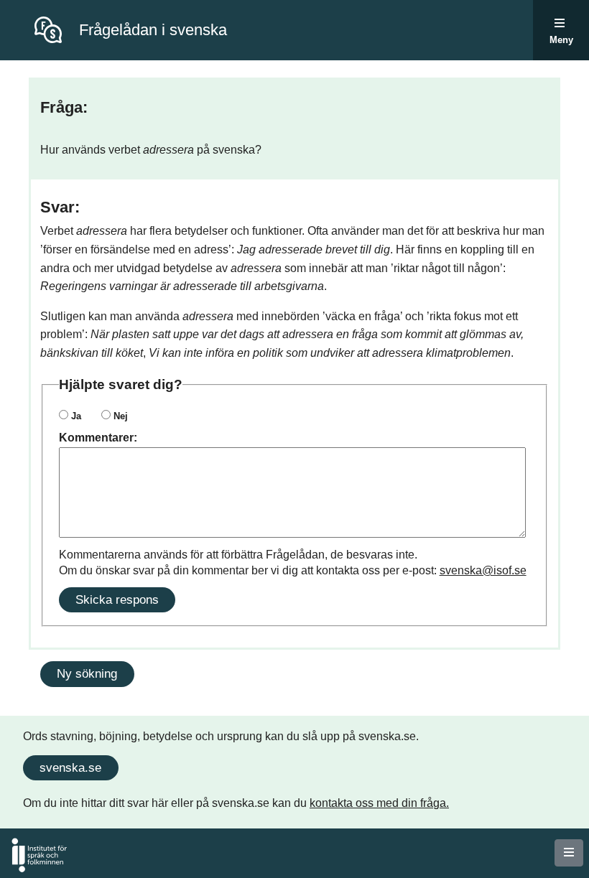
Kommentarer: (98, 437)
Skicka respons (117, 599)
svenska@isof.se (483, 570)
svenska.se (70, 767)
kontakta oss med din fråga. (379, 803)
